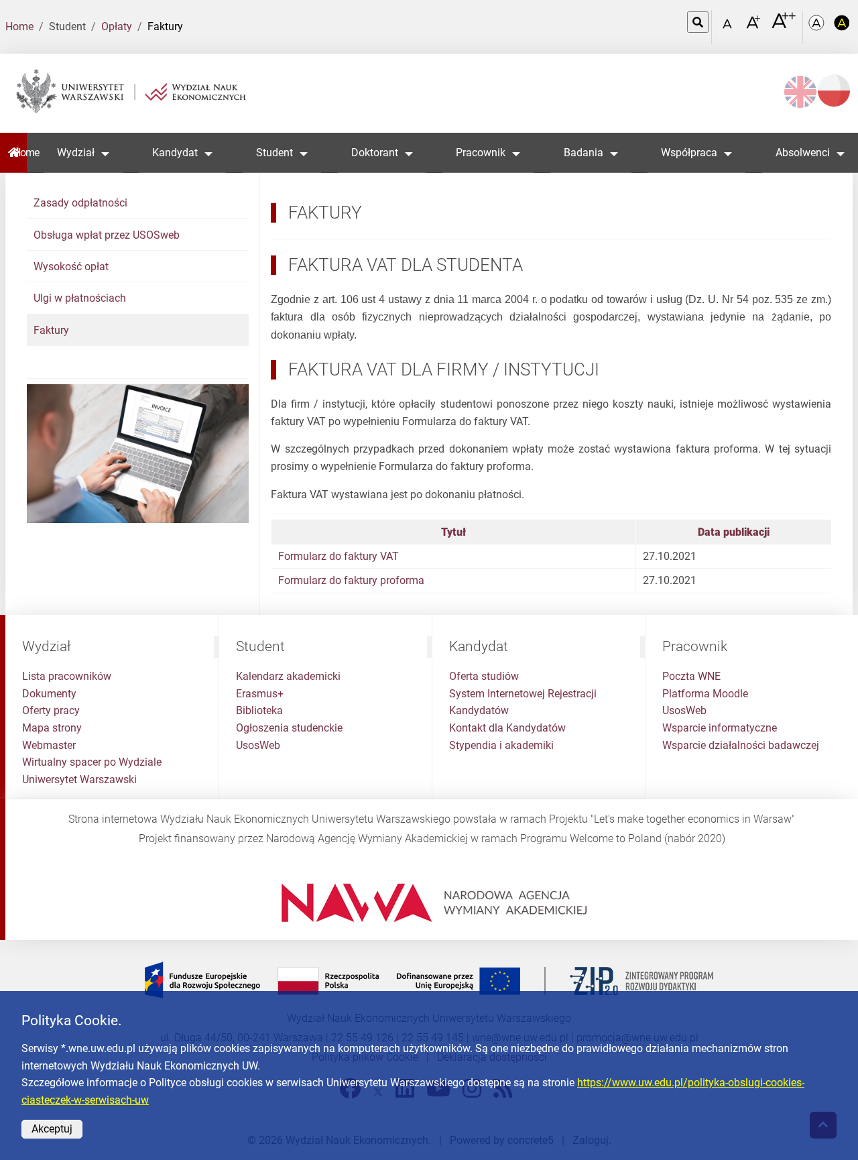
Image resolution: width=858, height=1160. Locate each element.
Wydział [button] (76, 152)
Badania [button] (583, 152)
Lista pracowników (66, 676)
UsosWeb (258, 745)
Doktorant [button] (374, 152)
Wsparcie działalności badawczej (740, 745)
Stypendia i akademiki (501, 745)
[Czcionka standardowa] (729, 27)
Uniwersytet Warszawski (79, 779)
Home (19, 26)
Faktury (51, 330)
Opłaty (116, 26)
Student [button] (274, 152)
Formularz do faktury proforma (351, 580)
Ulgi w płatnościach (80, 298)
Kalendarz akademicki (288, 676)
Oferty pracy (51, 710)
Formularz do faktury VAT (338, 556)
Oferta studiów (484, 676)
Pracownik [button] (480, 152)
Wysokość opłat (71, 266)
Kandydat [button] (175, 152)
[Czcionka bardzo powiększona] (783, 26)
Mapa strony (52, 727)
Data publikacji (734, 532)
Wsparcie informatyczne (719, 727)
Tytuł (453, 532)
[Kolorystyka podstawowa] (817, 27)
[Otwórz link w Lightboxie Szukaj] (698, 22)
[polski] (834, 90)
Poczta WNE (691, 676)
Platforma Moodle (705, 693)
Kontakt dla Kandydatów (507, 727)
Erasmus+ (260, 693)
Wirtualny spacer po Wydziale (92, 762)
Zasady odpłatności (80, 202)
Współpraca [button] (689, 152)
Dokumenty (49, 693)
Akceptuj (52, 1128)
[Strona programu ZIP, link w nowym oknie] (429, 980)
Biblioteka (259, 710)
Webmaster (49, 745)
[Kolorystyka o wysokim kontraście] (842, 27)
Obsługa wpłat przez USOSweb (107, 235)
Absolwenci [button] (803, 152)
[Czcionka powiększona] (754, 26)
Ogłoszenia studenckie (289, 727)
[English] (800, 92)
